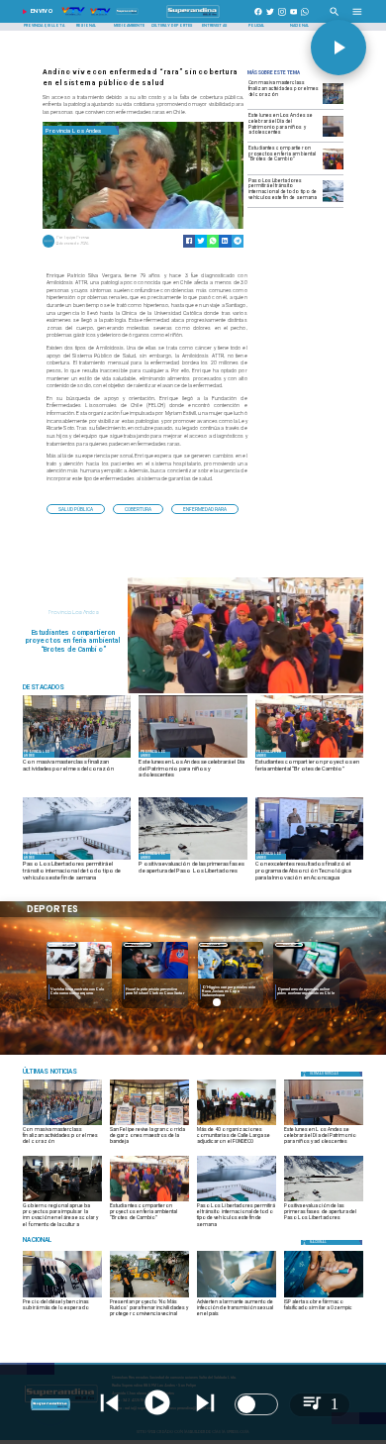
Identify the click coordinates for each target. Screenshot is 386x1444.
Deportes (76, 944)
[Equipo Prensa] (48, 247)
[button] (76, 509)
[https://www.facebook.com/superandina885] (258, 18)
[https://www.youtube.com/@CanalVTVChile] (294, 18)
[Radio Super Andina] (334, 18)
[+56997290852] (305, 18)
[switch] (256, 1404)
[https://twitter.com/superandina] (270, 18)
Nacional (229, 944)
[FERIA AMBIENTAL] (245, 692)
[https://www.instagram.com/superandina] (282, 18)
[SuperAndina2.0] (193, 18)
